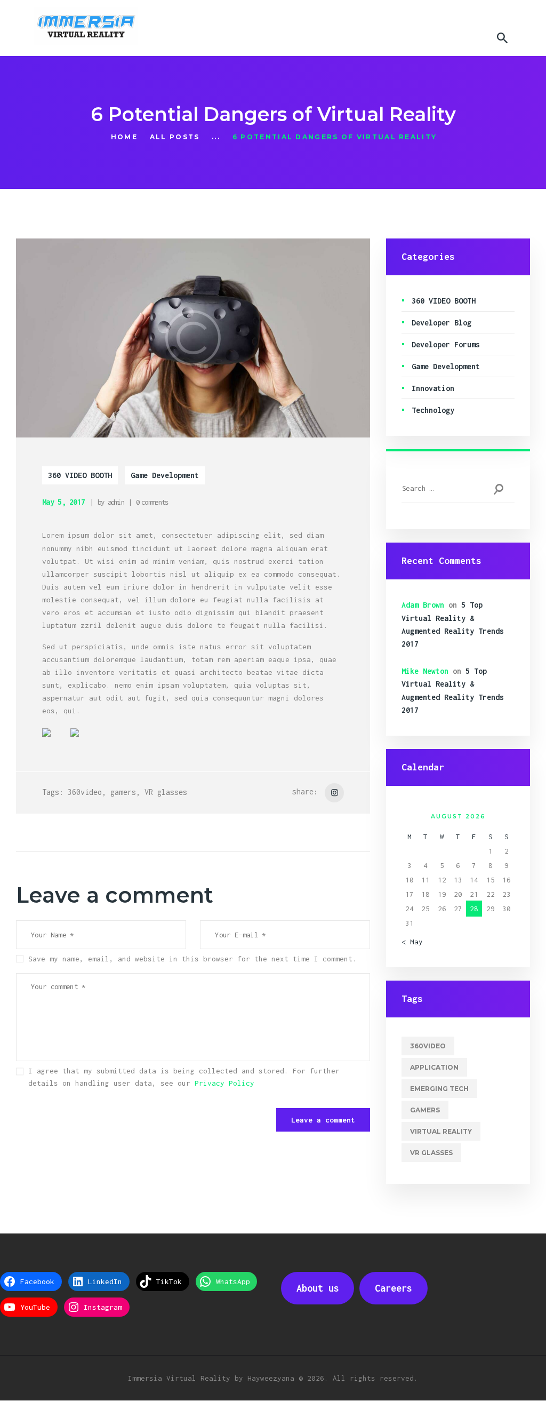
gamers (123, 792)
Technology (433, 410)
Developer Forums (446, 344)
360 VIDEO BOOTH (80, 475)
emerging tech (439, 1089)
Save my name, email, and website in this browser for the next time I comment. (192, 958)
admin (116, 502)
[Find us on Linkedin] (83, 741)
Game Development (165, 475)
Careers (393, 1288)
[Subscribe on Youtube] (111, 741)
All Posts (175, 137)
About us (317, 1288)
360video (85, 792)
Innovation (433, 388)
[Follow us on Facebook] (55, 741)
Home (124, 137)
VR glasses (165, 792)
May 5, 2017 (63, 501)
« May (412, 941)
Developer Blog (441, 322)
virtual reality (441, 1131)
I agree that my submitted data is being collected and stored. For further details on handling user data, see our (184, 1076)
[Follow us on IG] (139, 741)
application (434, 1067)
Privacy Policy (224, 1083)
